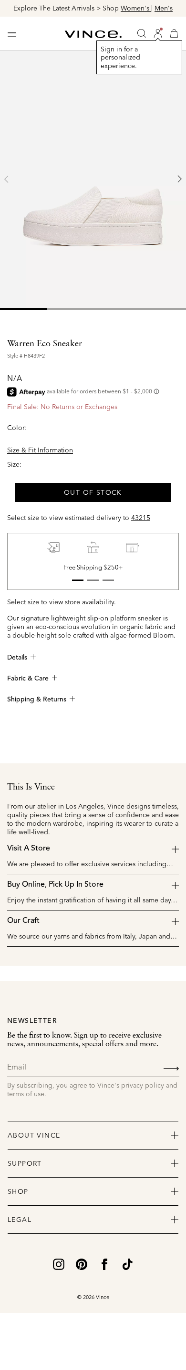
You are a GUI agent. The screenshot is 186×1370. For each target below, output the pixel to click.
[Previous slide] (6, 179)
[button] (158, 33)
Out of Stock (93, 492)
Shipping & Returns (36, 699)
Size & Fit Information (40, 450)
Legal (19, 1219)
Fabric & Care (28, 678)
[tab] (23, 309)
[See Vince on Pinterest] (81, 1263)
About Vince (34, 1135)
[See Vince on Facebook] (104, 1263)
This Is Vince (31, 787)
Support (25, 1163)
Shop (18, 1191)
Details (17, 657)
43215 (140, 517)
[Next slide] (179, 179)
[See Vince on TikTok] (127, 1263)
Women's (136, 8)
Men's (164, 8)
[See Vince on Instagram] (58, 1263)
